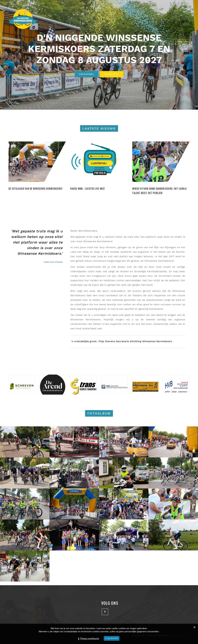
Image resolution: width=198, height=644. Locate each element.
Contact (143, 41)
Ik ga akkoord (111, 638)
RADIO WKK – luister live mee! (87, 188)
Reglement (160, 41)
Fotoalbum (100, 41)
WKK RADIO (47, 41)
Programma (80, 41)
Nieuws (63, 41)
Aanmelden (181, 41)
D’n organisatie (122, 41)
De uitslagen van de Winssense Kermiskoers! (35, 188)
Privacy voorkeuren (89, 638)
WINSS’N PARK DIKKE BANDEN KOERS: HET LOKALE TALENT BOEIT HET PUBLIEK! (159, 191)
